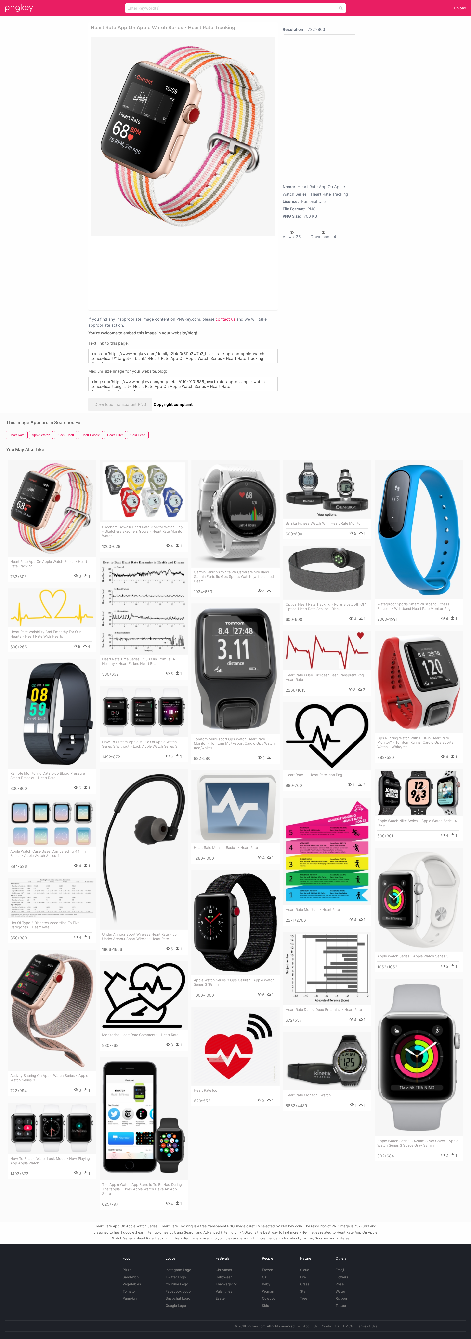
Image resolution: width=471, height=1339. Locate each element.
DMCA (348, 1326)
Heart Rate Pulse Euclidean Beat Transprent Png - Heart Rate (326, 677)
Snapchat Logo (178, 1298)
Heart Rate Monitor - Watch (308, 1095)
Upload (460, 8)
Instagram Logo (178, 1270)
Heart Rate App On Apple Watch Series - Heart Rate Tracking (48, 563)
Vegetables (132, 1284)
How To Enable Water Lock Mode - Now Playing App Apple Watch (50, 1160)
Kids (265, 1305)
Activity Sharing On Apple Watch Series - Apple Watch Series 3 (49, 1077)
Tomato (129, 1291)
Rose (340, 1284)
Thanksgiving (226, 1284)
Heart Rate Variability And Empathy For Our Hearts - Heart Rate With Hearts (45, 634)
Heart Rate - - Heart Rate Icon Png (314, 775)
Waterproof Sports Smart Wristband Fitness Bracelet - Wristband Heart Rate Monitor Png (414, 606)
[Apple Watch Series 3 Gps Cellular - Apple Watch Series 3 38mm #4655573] (235, 922)
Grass (305, 1284)
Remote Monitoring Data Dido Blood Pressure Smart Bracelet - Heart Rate (47, 775)
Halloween (224, 1277)
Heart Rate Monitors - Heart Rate (313, 909)
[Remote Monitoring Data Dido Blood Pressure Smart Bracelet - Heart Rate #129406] (52, 714)
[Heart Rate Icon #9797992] (235, 1046)
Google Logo (176, 1305)
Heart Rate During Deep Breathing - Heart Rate (324, 1009)
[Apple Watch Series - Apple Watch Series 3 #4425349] (419, 900)
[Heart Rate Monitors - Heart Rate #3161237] (327, 851)
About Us (310, 1326)
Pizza (127, 1270)
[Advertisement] (176, 272)
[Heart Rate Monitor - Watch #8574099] (327, 1061)
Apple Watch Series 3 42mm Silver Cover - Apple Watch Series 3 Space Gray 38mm (417, 1143)
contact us (225, 319)
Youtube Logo (177, 1284)
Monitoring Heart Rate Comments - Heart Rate (140, 1035)
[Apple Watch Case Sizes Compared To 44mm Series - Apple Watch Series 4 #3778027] (52, 823)
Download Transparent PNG (120, 404)
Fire (303, 1277)
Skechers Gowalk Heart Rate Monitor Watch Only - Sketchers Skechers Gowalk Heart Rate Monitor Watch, (142, 531)
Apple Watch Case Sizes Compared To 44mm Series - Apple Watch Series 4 (48, 853)
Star (303, 1291)
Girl (264, 1277)
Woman (268, 1291)
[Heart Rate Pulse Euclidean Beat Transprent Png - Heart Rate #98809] (327, 651)
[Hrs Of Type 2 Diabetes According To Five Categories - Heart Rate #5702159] (52, 898)
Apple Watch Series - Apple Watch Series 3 (412, 956)
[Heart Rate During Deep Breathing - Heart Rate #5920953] (327, 968)
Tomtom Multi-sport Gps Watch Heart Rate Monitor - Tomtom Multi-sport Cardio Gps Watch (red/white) (234, 743)
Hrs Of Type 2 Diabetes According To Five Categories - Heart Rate (44, 925)
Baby (266, 1284)
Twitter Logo (176, 1277)
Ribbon (341, 1298)
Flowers (342, 1277)
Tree (303, 1298)
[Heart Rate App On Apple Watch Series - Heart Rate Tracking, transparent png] (183, 136)
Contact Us (330, 1326)
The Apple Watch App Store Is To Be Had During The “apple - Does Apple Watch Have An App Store (142, 1189)
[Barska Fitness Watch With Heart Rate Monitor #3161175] (327, 489)
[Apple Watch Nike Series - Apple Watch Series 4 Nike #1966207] (419, 792)
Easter (221, 1298)
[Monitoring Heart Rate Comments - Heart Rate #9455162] (144, 995)
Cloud (304, 1270)
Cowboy (268, 1298)
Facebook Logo (178, 1291)
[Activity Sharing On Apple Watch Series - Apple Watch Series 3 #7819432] (52, 1010)
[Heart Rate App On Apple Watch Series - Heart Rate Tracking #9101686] (52, 508)
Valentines (224, 1291)
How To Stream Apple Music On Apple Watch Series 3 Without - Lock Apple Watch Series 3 (139, 744)
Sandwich (131, 1277)
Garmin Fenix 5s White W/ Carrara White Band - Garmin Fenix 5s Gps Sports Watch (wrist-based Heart (234, 576)
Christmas (224, 1270)
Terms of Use (367, 1326)
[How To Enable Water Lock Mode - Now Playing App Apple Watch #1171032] (52, 1128)
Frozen (267, 1270)
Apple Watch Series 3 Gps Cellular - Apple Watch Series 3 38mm (234, 982)
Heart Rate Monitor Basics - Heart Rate (226, 847)
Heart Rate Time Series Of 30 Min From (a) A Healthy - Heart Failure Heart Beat (138, 661)
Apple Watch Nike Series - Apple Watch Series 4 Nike (417, 823)
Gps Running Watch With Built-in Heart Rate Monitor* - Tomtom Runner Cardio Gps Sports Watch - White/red (415, 742)
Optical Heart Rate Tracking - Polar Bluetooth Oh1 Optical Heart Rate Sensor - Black (326, 606)
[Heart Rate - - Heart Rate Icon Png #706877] (327, 736)
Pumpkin (130, 1298)
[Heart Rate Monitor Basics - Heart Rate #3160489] (235, 806)
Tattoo (341, 1305)
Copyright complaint (173, 404)
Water (340, 1291)
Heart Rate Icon (206, 1090)
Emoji (340, 1270)
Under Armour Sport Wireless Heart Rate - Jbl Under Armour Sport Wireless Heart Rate (139, 936)
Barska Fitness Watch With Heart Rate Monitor (324, 523)
